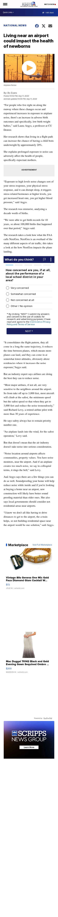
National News (15, 25)
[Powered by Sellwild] (47, 718)
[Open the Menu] (5, 4)
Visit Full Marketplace (42, 545)
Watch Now (49, 4)
